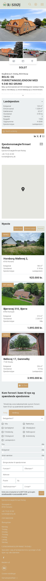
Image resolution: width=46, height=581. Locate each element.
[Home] (12, 4)
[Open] (42, 418)
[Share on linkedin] (35, 136)
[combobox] (21, 419)
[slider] (3, 447)
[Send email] (43, 136)
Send (41, 493)
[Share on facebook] (40, 136)
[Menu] (42, 4)
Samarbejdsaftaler (9, 578)
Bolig (5, 413)
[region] (23, 192)
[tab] (5, 413)
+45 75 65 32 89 (8, 154)
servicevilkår (18, 494)
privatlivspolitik (7, 494)
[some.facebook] (4, 558)
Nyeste (40, 229)
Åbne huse (18, 229)
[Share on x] (38, 136)
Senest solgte (30, 229)
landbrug (15, 413)
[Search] (30, 4)
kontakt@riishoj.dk (9, 157)
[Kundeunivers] (36, 4)
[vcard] (41, 147)
